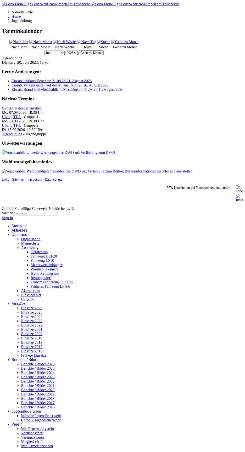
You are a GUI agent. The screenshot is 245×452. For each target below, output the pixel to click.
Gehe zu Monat (91, 53)
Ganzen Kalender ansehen (22, 108)
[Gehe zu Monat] (125, 42)
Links (5, 179)
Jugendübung (12, 134)
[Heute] (87, 42)
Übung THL (11, 117)
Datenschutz (53, 179)
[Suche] (103, 42)
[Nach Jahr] (18, 42)
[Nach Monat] (40, 42)
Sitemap (18, 179)
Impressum (34, 179)
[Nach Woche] (65, 42)
